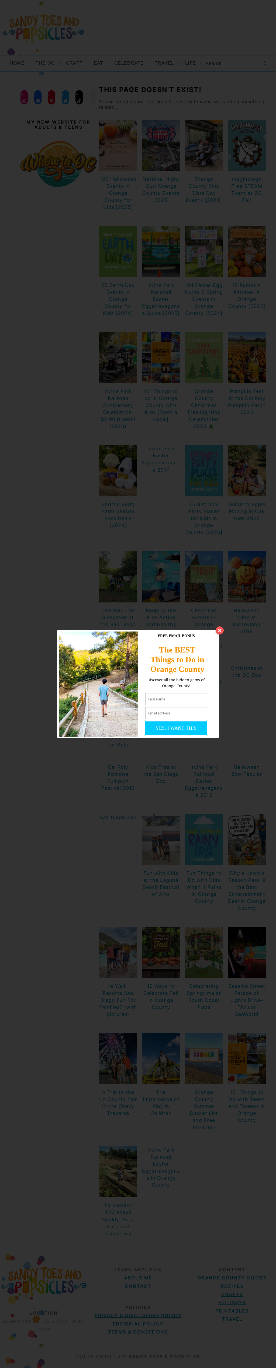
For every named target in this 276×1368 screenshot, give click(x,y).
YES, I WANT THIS (176, 728)
